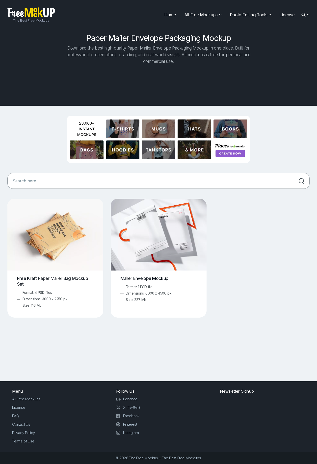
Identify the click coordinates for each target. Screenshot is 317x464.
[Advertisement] (158, 84)
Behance (130, 399)
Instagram (131, 432)
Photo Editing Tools (248, 14)
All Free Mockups (201, 14)
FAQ (15, 415)
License (287, 14)
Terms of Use (23, 441)
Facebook (131, 415)
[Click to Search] (301, 181)
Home (170, 14)
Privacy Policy (23, 432)
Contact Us (21, 424)
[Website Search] (304, 15)
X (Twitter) (131, 407)
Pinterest (130, 424)
